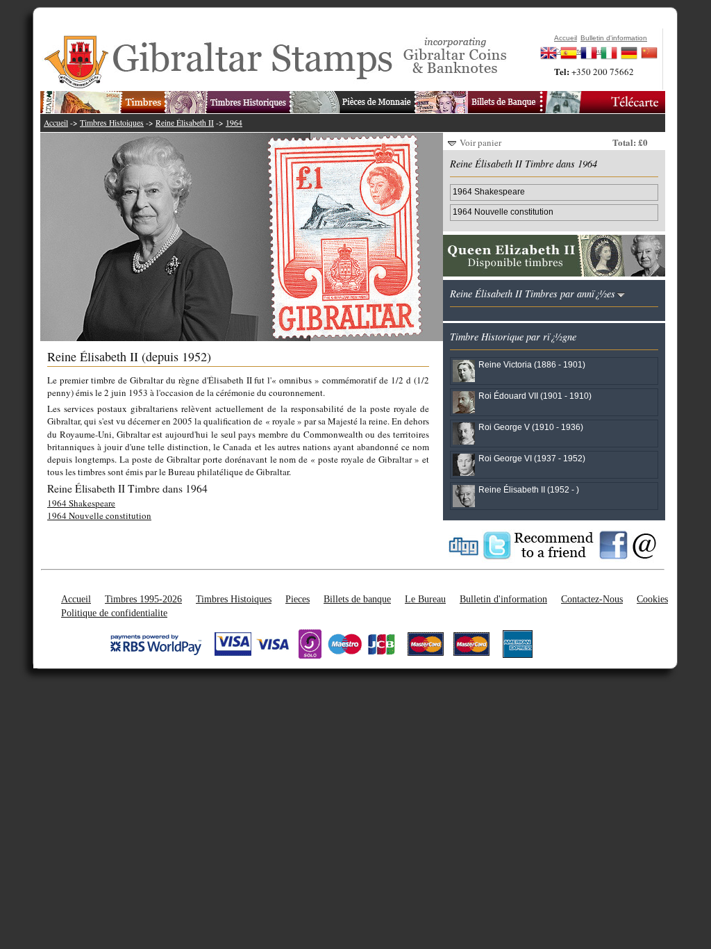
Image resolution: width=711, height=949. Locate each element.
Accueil (56, 122)
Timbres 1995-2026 (143, 598)
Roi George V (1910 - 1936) (530, 426)
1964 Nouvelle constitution (99, 515)
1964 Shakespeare (81, 503)
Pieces (297, 598)
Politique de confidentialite (114, 612)
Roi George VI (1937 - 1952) (531, 458)
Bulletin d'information (503, 598)
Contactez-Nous (592, 598)
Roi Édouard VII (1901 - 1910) (535, 395)
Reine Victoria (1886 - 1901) (531, 364)
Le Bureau (425, 598)
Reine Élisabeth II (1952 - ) (528, 489)
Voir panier (480, 142)
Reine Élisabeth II (185, 122)
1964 (234, 122)
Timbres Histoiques (112, 122)
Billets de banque (357, 598)
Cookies (652, 598)
